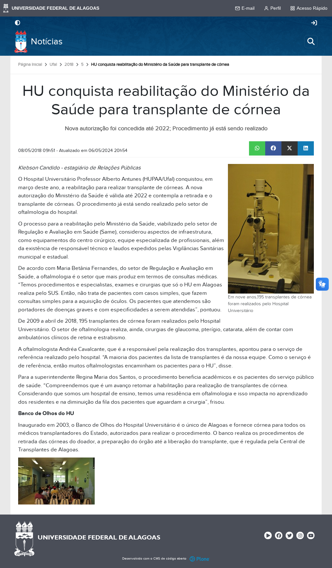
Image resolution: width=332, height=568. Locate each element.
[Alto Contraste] (17, 23)
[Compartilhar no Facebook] (273, 148)
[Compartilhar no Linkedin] (306, 148)
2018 (69, 64)
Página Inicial (30, 64)
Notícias (47, 41)
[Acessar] (314, 23)
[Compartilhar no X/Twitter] (289, 148)
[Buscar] (310, 41)
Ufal (53, 64)
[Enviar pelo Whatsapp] (257, 148)
